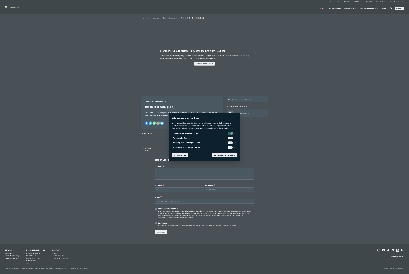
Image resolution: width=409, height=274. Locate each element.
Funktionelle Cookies (181, 138)
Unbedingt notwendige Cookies (186, 133)
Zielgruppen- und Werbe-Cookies (186, 147)
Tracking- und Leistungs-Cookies (186, 142)
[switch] (230, 133)
